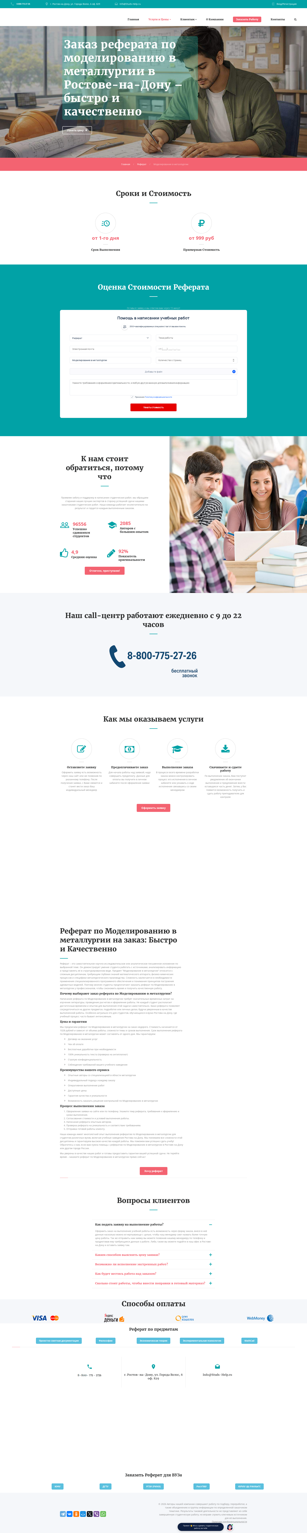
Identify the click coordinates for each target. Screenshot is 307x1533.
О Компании (215, 19)
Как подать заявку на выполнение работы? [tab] (129, 1224)
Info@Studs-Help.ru (130, 3)
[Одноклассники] (76, 1514)
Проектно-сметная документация (59, 1340)
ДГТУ (105, 1486)
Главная (133, 19)
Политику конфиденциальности (158, 397)
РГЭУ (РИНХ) (153, 1486)
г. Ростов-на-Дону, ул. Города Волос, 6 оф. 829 (75, 3)
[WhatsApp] (103, 1514)
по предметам (163, 1329)
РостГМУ (202, 1486)
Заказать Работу (247, 19)
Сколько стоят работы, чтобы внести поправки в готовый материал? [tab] (150, 1283)
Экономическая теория (153, 1340)
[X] (90, 1514)
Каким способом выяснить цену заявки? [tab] (127, 1255)
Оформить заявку (153, 808)
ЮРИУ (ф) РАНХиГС (249, 1486)
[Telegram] (63, 1514)
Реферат (141, 164)
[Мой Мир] (83, 1514)
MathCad (249, 1340)
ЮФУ (57, 1486)
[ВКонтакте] (69, 1514)
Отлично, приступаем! (104, 570)
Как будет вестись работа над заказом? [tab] (125, 1274)
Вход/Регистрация (287, 3)
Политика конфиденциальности (229, 1521)
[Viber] (96, 1514)
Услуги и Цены (159, 19)
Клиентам (187, 19)
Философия (105, 1340)
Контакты (278, 19)
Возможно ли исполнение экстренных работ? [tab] (131, 1264)
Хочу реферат (153, 1171)
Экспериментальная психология (202, 1340)
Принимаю (153, 397)
